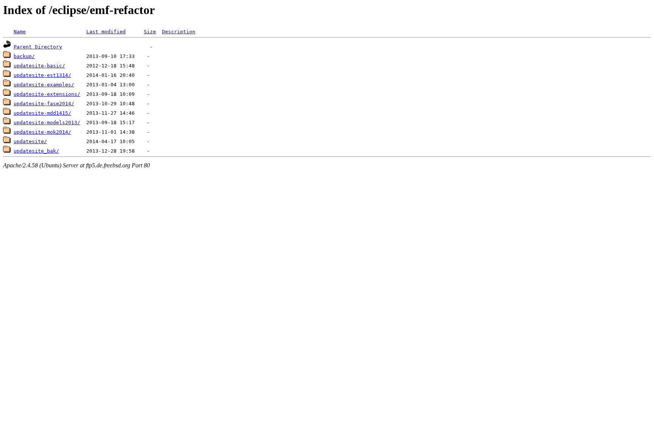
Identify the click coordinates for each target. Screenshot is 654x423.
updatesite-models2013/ (47, 122)
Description (178, 31)
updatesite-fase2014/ (44, 103)
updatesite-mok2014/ (42, 132)
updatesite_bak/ (36, 151)
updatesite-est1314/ (42, 75)
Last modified (106, 31)
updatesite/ (30, 141)
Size (150, 31)
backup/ (24, 56)
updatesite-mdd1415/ (42, 113)
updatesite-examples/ (44, 84)
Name (20, 31)
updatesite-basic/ (39, 66)
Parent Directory (38, 47)
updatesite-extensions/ (47, 94)
